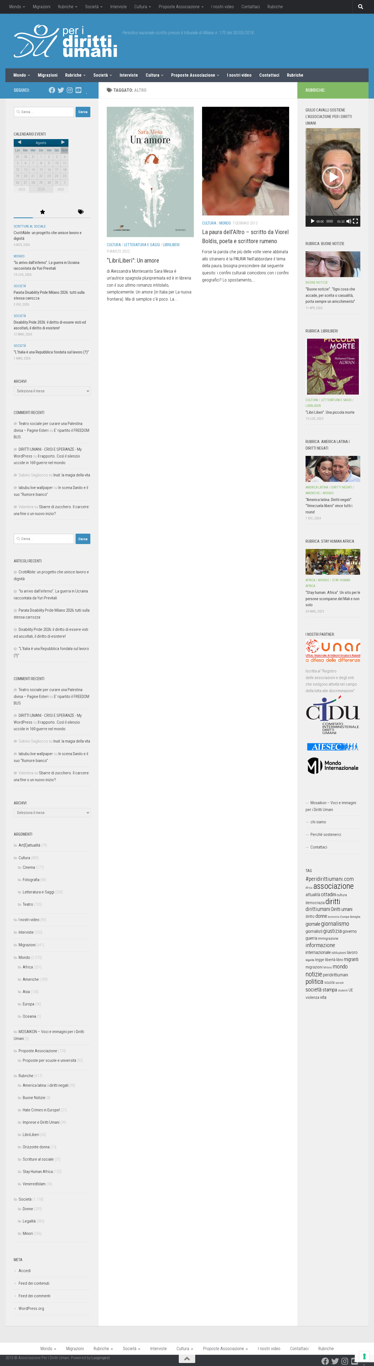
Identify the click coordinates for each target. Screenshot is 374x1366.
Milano (327, 967)
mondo (340, 966)
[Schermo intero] (355, 221)
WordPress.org (31, 1308)
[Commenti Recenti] (61, 212)
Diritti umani (341, 909)
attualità (313, 894)
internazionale (318, 952)
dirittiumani (318, 909)
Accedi (25, 1270)
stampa (330, 990)
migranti (351, 959)
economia (334, 917)
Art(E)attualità (29, 845)
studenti (343, 990)
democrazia (315, 902)
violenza (312, 997)
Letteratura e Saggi (142, 245)
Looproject (100, 1357)
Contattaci (250, 6)
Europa (28, 1004)
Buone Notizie (34, 1097)
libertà (330, 959)
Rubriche (65, 6)
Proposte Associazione (179, 6)
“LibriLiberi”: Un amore (133, 260)
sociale (339, 983)
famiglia (355, 917)
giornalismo (335, 923)
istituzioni (339, 953)
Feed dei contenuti (34, 1283)
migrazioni (314, 967)
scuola (329, 982)
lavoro (352, 952)
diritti (333, 901)
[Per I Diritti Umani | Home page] (65, 41)
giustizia (332, 931)
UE (351, 990)
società (314, 989)
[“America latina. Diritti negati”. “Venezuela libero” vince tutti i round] (333, 469)
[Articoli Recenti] (23, 212)
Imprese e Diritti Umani (41, 1122)
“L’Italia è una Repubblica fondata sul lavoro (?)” (51, 352)
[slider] (329, 221)
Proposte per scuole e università (49, 1060)
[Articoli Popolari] (42, 212)
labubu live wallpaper (36, 487)
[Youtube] (78, 90)
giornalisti (314, 931)
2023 (21, 189)
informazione (320, 945)
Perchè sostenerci (325, 834)
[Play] (312, 221)
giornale (313, 924)
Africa (28, 967)
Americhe (31, 979)
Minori (28, 1233)
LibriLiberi (171, 245)
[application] (333, 177)
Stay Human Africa (38, 1171)
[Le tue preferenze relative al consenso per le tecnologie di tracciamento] (364, 1356)
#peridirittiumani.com (330, 879)
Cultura (140, 6)
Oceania (29, 1016)
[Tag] (80, 212)
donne (321, 916)
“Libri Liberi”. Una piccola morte (330, 412)
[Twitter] (60, 90)
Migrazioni (41, 6)
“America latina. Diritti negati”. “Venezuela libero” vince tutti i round (329, 505)
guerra (311, 938)
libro (339, 959)
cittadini (328, 894)
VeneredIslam (34, 1183)
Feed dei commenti (34, 1295)
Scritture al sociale (30, 226)
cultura (342, 895)
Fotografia (31, 879)
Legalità (29, 1221)
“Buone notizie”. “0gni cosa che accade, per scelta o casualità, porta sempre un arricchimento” (330, 295)
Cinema (29, 867)
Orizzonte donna (36, 1146)
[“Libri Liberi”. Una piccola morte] (333, 367)
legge (319, 959)
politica (314, 981)
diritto (310, 916)
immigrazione (328, 938)
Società (92, 6)
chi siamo (318, 821)
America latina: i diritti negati (45, 1085)
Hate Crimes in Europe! (41, 1110)
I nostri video (222, 6)
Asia (26, 991)
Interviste (118, 6)
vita (323, 997)
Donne (28, 1208)
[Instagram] (69, 90)
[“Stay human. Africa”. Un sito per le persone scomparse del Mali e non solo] (333, 562)
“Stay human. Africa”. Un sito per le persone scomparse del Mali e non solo (333, 598)
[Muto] (349, 221)
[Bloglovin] (87, 90)
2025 (60, 189)
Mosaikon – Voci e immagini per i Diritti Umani (331, 806)
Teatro (28, 904)
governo (350, 931)
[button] (333, 177)
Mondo (15, 6)
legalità (310, 960)
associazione (333, 886)
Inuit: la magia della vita (71, 475)
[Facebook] (52, 90)
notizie (314, 974)
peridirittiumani (335, 974)
